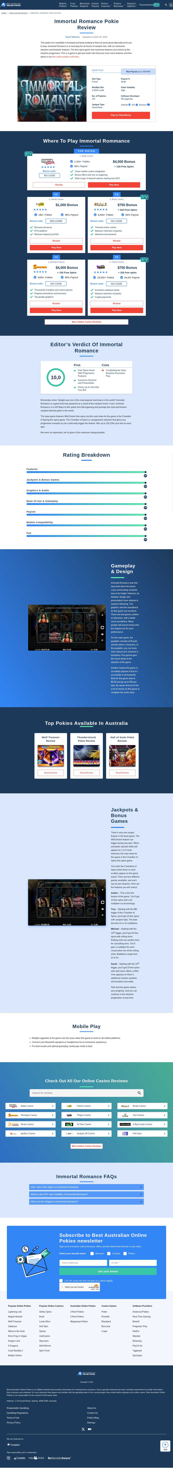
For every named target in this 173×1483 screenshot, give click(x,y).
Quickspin (137, 1355)
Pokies (118, 4)
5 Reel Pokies (77, 1316)
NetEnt (136, 1331)
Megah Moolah (15, 1316)
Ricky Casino (27, 1124)
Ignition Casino (28, 1133)
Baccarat (106, 1326)
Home (3, 13)
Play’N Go (137, 1346)
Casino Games (109, 1306)
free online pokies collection (65, 57)
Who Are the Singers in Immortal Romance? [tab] (54, 1201)
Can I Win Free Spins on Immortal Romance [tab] (54, 1187)
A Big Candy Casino (142, 1124)
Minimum (85, 4)
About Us (91, 1408)
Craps (104, 1331)
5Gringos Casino (29, 1115)
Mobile (63, 4)
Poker (104, 1312)
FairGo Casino (84, 1106)
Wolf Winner (45, 1346)
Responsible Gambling (18, 1408)
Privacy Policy (13, 1422)
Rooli (41, 1316)
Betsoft (136, 1321)
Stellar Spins (45, 1312)
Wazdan (136, 1336)
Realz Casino (139, 1106)
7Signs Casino (84, 1115)
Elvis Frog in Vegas (17, 1336)
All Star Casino (84, 1124)
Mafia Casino (27, 1106)
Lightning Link (15, 1312)
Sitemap (91, 1422)
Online (105, 4)
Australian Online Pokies (83, 1306)
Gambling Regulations (17, 1413)
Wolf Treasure (14, 1321)
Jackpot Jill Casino (86, 1133)
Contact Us (92, 1413)
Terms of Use (13, 1418)
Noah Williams (73, 37)
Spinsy (42, 1331)
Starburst (12, 1326)
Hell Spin (137, 1133)
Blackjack (106, 1321)
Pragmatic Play (140, 1326)
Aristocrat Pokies (141, 1312)
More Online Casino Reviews (86, 322)
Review (59, 185)
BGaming (137, 1341)
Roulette (106, 1316)
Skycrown (44, 1341)
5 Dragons (13, 1346)
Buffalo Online (15, 1355)
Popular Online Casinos (51, 1306)
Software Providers (142, 1306)
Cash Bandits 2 (15, 1350)
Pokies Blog (93, 1418)
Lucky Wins (44, 1321)
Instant (95, 4)
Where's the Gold (16, 1331)
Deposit (131, 4)
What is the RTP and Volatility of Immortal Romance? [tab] (59, 1194)
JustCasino (44, 1336)
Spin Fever (44, 1350)
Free (74, 4)
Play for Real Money (121, 115)
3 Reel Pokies (77, 1312)
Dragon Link (14, 1341)
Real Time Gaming (142, 1316)
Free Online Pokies (18, 13)
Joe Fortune (138, 1115)
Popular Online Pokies (19, 1306)
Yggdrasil (137, 1350)
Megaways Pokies (79, 1321)
